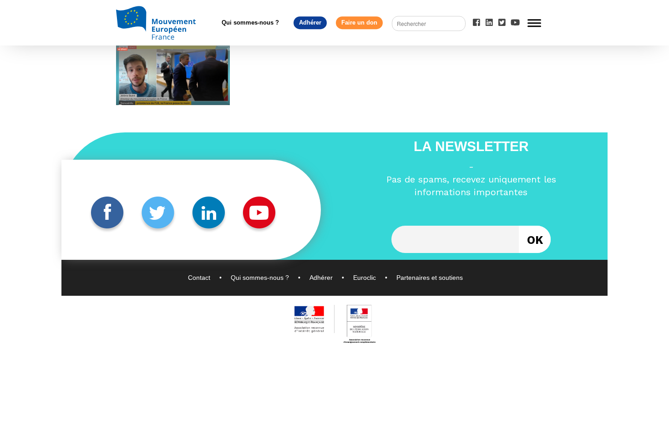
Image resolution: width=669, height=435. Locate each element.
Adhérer (310, 22)
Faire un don (359, 22)
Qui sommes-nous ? (250, 22)
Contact (199, 277)
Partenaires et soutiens (429, 277)
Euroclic (364, 277)
